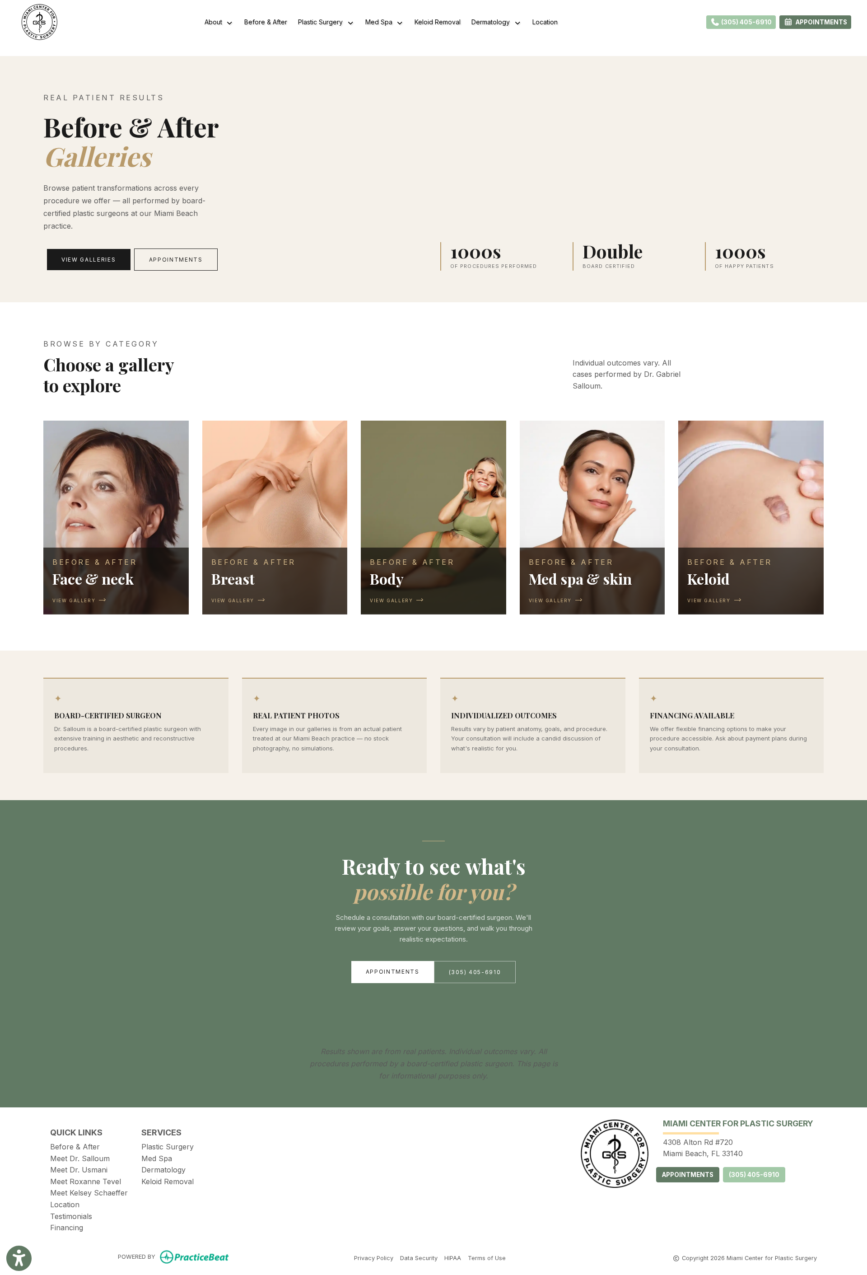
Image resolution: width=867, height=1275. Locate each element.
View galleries (88, 259)
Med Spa (156, 1158)
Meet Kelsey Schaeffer (89, 1192)
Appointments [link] (820, 22)
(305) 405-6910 (746, 22)
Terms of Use (487, 1257)
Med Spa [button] (380, 22)
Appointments (176, 259)
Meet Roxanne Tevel (85, 1181)
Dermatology (163, 1169)
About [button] (215, 22)
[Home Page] (39, 21)
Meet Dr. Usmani (78, 1169)
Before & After (265, 22)
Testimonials (71, 1216)
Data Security (419, 1257)
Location (545, 22)
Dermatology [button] (492, 22)
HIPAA (452, 1257)
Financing (66, 1227)
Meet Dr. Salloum (80, 1158)
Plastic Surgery (167, 1146)
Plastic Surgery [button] (322, 22)
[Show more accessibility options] (19, 1258)
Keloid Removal (438, 22)
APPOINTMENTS (687, 1174)
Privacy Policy (373, 1257)
